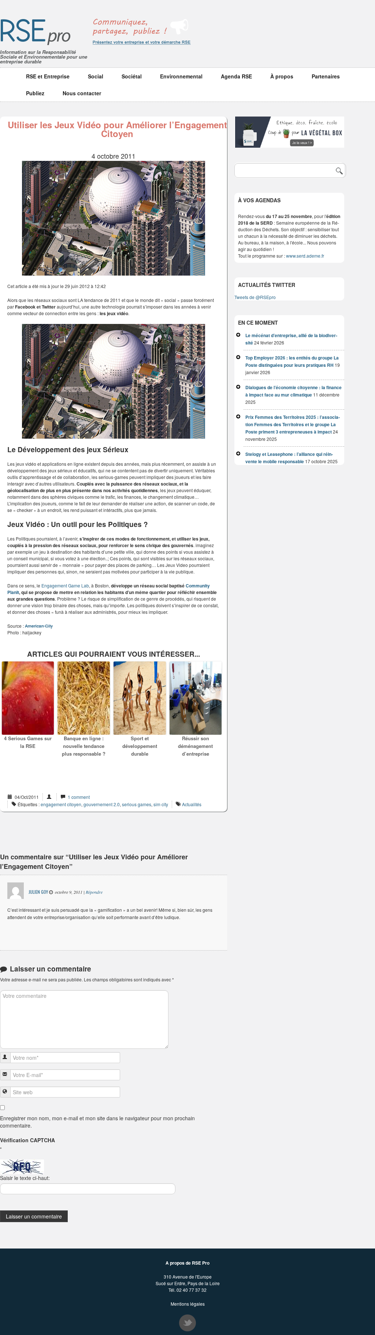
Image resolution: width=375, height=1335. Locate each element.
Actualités (191, 804)
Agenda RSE (236, 76)
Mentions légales (188, 1304)
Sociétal (132, 76)
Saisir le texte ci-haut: (25, 1177)
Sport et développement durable (139, 746)
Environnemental (181, 76)
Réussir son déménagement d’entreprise (195, 746)
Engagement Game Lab (65, 585)
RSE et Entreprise (48, 76)
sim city (160, 804)
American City (39, 626)
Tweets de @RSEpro (255, 297)
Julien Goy (38, 892)
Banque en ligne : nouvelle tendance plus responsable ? (83, 746)
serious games (136, 804)
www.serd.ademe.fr (305, 255)
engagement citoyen (61, 804)
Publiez (35, 93)
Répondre (94, 892)
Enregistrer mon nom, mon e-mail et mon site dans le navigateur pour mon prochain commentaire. (97, 1121)
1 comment (79, 797)
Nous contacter (82, 93)
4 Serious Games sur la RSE (28, 742)
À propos (281, 76)
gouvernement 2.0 (101, 804)
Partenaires (326, 76)
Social (95, 76)
